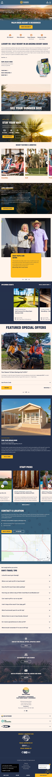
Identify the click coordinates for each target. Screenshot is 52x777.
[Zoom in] (47, 551)
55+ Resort (10, 37)
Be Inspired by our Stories (26, 657)
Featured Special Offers (26, 328)
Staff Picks (26, 467)
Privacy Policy (26, 768)
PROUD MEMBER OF (26, 748)
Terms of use (39, 560)
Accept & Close (6, 770)
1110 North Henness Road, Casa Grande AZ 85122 (14, 523)
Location (28, 775)
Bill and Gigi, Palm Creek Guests (20, 267)
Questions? (26, 706)
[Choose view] (47, 557)
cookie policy (11, 768)
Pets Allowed (20, 37)
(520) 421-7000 (7, 525)
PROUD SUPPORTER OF (26, 743)
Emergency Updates (26, 766)
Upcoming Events (7, 285)
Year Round (31, 39)
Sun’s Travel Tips (9, 571)
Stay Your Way (11, 122)
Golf (26, 178)
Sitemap (26, 763)
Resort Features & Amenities (26, 145)
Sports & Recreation (20, 309)
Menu (2, 3)
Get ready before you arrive (9, 567)
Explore (17, 775)
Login (47, 2)
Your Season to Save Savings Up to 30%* (14, 372)
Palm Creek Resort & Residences (26, 23)
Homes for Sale (42, 37)
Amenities (4, 178)
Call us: (22, 704)
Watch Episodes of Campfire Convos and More (26, 673)
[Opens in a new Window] (26, 745)
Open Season (31, 37)
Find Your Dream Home (9, 440)
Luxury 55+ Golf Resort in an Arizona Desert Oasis (24, 44)
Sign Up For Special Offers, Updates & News (26, 642)
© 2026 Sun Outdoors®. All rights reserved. (26, 760)
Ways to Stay (5, 119)
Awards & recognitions (26, 734)
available (7, 442)
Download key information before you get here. (7, 64)
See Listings (42, 39)
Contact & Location (12, 511)
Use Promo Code (8, 382)
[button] (6, 72)
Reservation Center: (22, 708)
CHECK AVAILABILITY (43, 775)
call (50, 2)
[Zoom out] (47, 553)
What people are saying (18, 257)
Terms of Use (26, 765)
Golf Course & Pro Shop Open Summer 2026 (23, 312)
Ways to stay (6, 775)
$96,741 (11, 443)
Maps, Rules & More (7, 62)
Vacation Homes (5, 438)
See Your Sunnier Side (26, 108)
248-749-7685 (30, 708)
